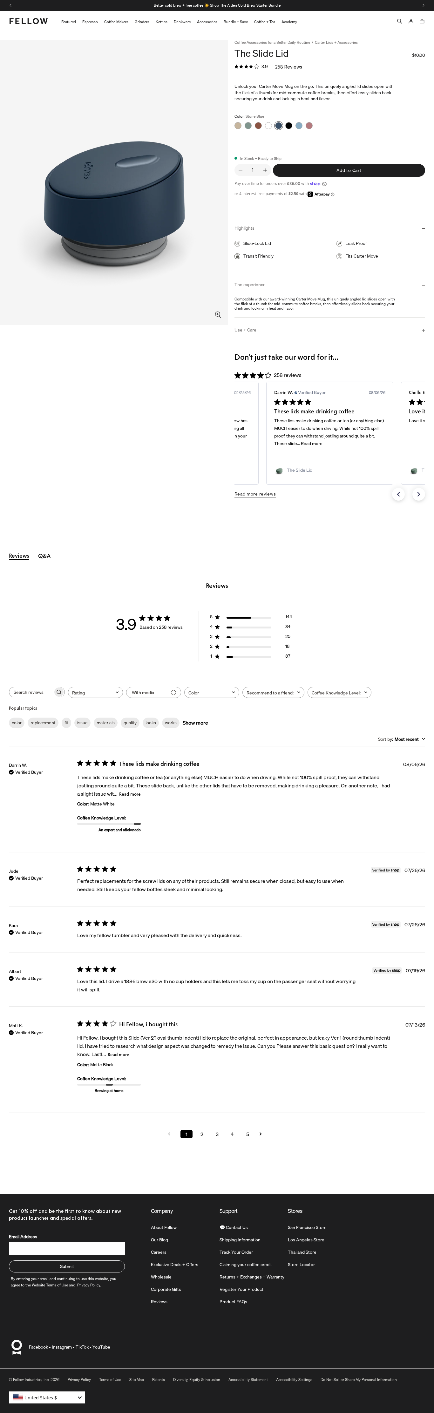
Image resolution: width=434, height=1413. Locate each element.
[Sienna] (258, 125)
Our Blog (159, 1239)
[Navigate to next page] (263, 1134)
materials (106, 722)
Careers (158, 1252)
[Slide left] (10, 5)
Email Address (23, 1236)
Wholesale (161, 1276)
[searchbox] (31, 692)
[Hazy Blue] (298, 125)
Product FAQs (233, 1301)
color (17, 722)
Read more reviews (255, 493)
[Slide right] (423, 5)
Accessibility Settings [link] (294, 1380)
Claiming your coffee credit (246, 1264)
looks (151, 722)
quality (130, 722)
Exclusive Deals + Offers (174, 1264)
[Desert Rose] (309, 125)
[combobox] (95, 692)
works (171, 722)
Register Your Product (241, 1289)
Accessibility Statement (248, 1380)
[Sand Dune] (237, 125)
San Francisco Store (307, 1227)
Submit (67, 1266)
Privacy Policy (79, 1380)
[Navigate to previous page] (171, 1134)
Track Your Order (236, 1252)
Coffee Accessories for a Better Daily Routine (272, 42)
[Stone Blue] (278, 125)
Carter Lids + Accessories (336, 42)
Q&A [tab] (44, 556)
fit (66, 722)
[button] (398, 494)
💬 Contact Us (234, 1227)
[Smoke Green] (248, 125)
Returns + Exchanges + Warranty (252, 1276)
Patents (158, 1380)
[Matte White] (268, 125)
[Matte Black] (288, 125)
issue (82, 722)
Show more (195, 723)
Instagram (62, 1347)
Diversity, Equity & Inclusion (196, 1380)
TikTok (82, 1347)
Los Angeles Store (306, 1239)
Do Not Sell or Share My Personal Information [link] (359, 1380)
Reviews (159, 1301)
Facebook (38, 1347)
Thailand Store (302, 1252)
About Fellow (164, 1227)
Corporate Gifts (166, 1289)
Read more (130, 794)
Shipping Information (240, 1239)
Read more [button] (311, 443)
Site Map (136, 1380)
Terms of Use (110, 1380)
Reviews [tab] (19, 555)
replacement (43, 722)
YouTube (101, 1347)
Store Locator (301, 1264)
